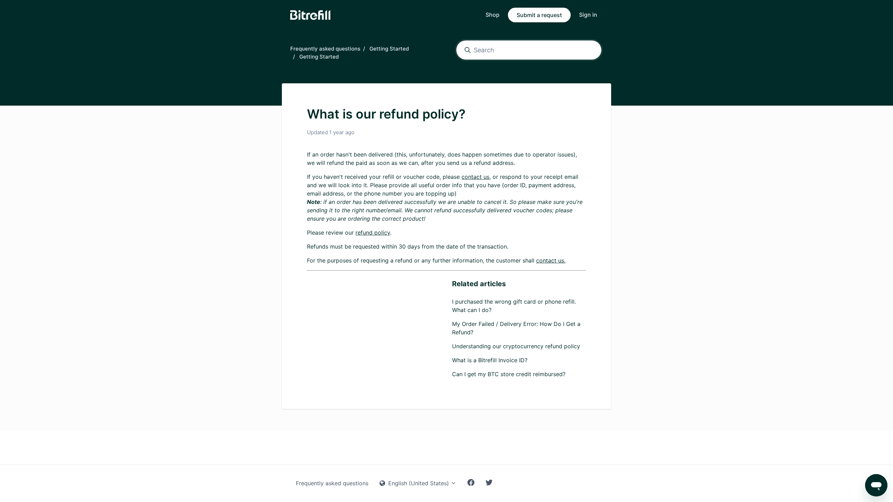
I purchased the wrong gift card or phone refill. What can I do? (514, 305)
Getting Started (389, 48)
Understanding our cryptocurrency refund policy (516, 346)
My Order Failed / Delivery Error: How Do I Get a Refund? (516, 328)
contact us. (550, 260)
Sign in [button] (588, 14)
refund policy (372, 232)
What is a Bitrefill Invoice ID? (489, 360)
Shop (493, 14)
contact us (475, 176)
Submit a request (539, 15)
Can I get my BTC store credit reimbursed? (508, 374)
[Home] (310, 15)
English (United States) (419, 483)
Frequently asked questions (325, 48)
